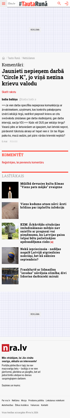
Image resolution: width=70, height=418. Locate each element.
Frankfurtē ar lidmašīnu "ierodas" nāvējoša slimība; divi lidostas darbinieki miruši (43, 273)
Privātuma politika (36, 400)
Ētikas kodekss (22, 405)
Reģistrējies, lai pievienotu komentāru (23, 162)
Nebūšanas (28, 58)
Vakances (35, 405)
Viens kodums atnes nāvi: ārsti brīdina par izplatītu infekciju (43, 205)
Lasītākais (13, 176)
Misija (24, 400)
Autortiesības (7, 405)
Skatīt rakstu (9, 92)
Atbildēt (14, 141)
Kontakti (44, 405)
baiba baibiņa (19, 99)
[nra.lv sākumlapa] (11, 4)
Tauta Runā (14, 58)
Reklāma (15, 400)
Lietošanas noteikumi (55, 400)
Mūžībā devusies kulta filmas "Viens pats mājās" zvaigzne (42, 185)
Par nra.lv (6, 400)
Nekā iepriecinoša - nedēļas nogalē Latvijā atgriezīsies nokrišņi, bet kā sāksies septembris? (40, 254)
